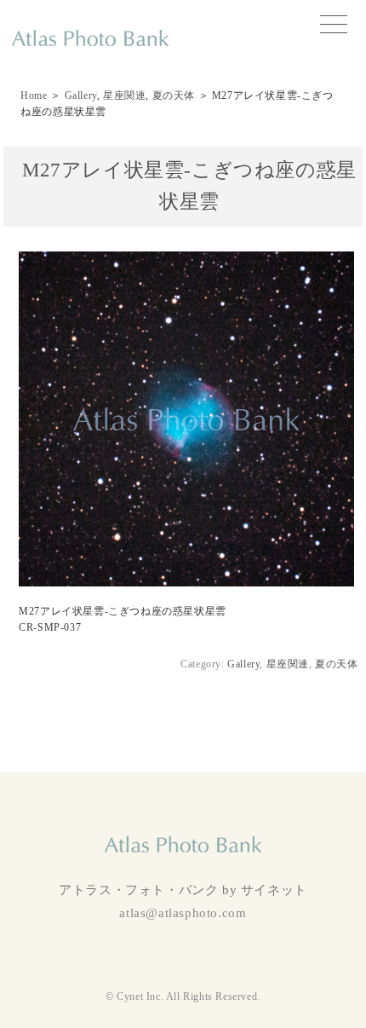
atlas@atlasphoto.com (182, 913)
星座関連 (124, 95)
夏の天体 (173, 95)
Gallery (81, 95)
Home (33, 95)
